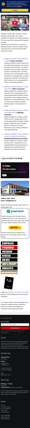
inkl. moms (9, 318)
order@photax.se (5, 364)
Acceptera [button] (15, 10)
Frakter (2, 373)
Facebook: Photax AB (6, 368)
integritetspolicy (4, 332)
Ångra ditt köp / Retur (6, 375)
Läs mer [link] (20, 6)
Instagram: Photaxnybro (6, 370)
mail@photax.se (4, 363)
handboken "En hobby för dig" (16, 292)
